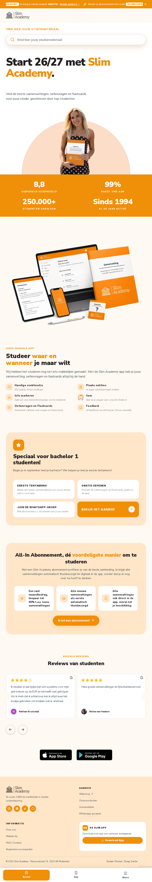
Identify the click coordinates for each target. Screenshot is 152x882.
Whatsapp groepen (90, 813)
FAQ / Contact (13, 842)
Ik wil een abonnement (74, 620)
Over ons (11, 829)
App (76, 876)
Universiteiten (86, 807)
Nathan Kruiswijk (29, 711)
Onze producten (88, 800)
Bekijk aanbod (64, 4)
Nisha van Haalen (99, 711)
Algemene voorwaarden (19, 849)
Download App (114, 840)
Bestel (26, 876)
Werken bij (11, 836)
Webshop (84, 794)
